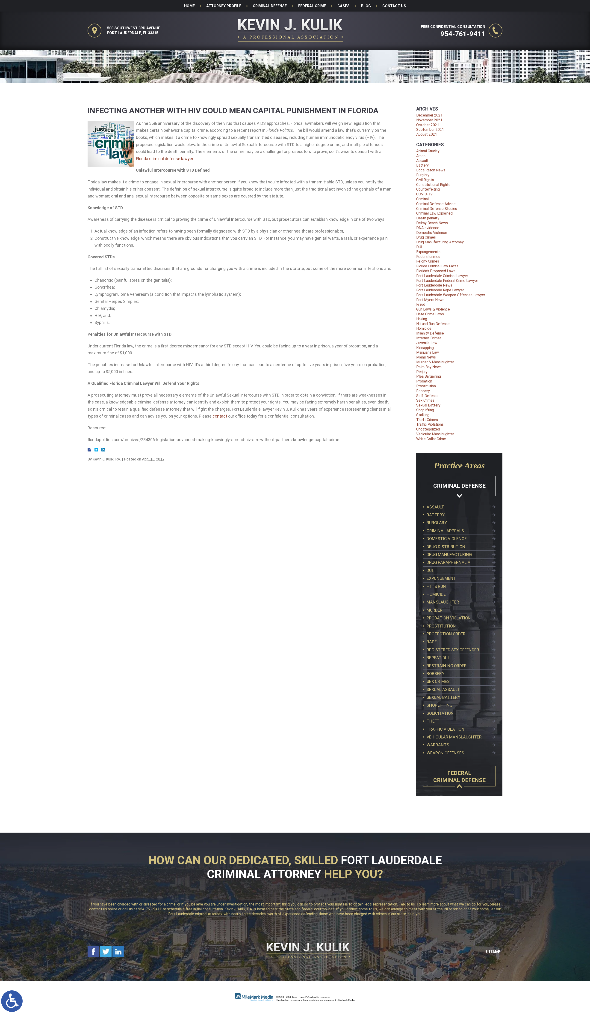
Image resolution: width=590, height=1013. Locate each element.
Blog (366, 6)
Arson (420, 156)
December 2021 (429, 115)
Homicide (423, 328)
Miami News (426, 357)
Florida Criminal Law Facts (437, 266)
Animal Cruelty (428, 151)
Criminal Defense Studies (436, 208)
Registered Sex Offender (453, 649)
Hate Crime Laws (430, 314)
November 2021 (429, 120)
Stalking (422, 415)
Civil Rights (425, 180)
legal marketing (311, 1000)
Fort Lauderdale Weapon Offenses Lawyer (450, 295)
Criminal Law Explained (434, 213)
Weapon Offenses (445, 752)
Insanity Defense (430, 333)
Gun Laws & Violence (433, 309)
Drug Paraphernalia (448, 562)
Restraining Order (447, 665)
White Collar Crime (431, 439)
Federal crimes (428, 256)
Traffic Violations (430, 424)
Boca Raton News (430, 170)
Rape (432, 641)
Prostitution (426, 386)
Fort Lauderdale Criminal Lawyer (442, 276)
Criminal (422, 199)
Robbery (423, 391)
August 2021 (426, 134)
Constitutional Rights (433, 184)
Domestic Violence (431, 232)
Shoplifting (425, 410)
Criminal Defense (270, 6)
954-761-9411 (462, 34)
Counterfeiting (428, 189)
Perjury (422, 372)
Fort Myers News (430, 300)
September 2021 (430, 129)
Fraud (420, 304)
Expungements (428, 252)
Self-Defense (427, 396)
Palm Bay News (429, 367)
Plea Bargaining (428, 376)
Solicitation (440, 713)
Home (189, 6)
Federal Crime (312, 6)
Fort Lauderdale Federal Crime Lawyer (447, 280)
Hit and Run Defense (433, 324)
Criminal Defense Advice (436, 204)
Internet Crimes (429, 338)
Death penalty (427, 218)
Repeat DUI (438, 657)
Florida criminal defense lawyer (164, 158)
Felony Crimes (427, 261)
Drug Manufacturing (449, 554)
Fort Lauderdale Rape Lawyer (440, 290)
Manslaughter (443, 602)
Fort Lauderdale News (434, 285)
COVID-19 (424, 194)
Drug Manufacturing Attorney (440, 242)
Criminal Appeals (445, 530)
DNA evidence (427, 228)
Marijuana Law (427, 352)
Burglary (422, 175)
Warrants (438, 744)
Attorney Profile (223, 6)
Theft (433, 721)
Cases (343, 6)
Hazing (421, 319)
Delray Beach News (432, 223)
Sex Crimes (425, 400)
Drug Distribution (446, 546)
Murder (434, 610)
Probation (424, 381)
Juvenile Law (426, 343)
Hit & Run (436, 586)
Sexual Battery (428, 405)
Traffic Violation (445, 729)
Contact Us (394, 6)
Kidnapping (425, 348)
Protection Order (446, 633)
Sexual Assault (443, 689)
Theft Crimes (427, 420)
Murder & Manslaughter (435, 362)
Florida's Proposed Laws (435, 271)
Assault (422, 160)
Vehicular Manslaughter (435, 434)
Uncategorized (428, 429)
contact (219, 416)
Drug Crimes (426, 237)
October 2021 (427, 125)
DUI (419, 247)
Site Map (492, 951)
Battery (422, 165)
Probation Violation (449, 618)
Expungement (441, 578)
